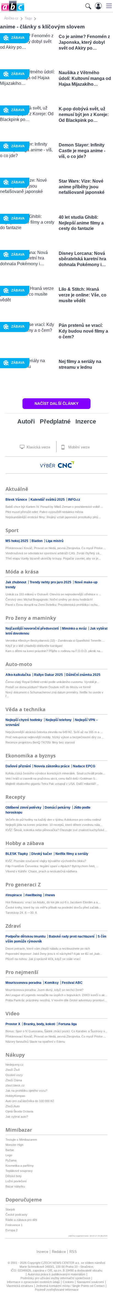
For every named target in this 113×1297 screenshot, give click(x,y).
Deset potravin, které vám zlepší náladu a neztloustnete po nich (47, 948)
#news (50, 895)
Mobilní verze (78, 447)
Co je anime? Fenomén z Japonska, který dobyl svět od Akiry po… (84, 42)
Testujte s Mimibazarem (21, 1139)
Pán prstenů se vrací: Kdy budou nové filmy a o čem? (83, 331)
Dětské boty (13, 1176)
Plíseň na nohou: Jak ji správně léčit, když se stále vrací (42, 959)
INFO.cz (74, 499)
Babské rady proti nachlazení (72, 936)
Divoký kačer (42, 854)
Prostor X (13, 1024)
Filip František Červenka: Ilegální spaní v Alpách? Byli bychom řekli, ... (51, 866)
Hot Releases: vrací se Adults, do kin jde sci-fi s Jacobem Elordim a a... (52, 902)
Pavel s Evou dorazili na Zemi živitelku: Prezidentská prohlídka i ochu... (52, 604)
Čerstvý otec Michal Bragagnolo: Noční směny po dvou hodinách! (49, 599)
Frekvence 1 (13, 1225)
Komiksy (52, 983)
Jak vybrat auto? (16, 1116)
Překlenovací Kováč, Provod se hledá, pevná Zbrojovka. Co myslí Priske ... (55, 548)
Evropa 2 (11, 1230)
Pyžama (10, 1160)
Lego (8, 1155)
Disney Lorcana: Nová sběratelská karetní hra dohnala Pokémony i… (82, 259)
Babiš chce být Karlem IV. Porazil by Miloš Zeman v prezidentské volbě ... (54, 506)
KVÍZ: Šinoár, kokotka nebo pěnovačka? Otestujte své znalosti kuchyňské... (56, 830)
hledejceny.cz (14, 1064)
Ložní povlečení (16, 1181)
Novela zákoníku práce (52, 766)
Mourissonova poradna (23, 983)
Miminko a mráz (74, 628)
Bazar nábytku (15, 1186)
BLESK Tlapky (17, 854)
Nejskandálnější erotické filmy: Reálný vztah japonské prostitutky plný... (53, 517)
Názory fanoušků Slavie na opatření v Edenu (35, 1041)
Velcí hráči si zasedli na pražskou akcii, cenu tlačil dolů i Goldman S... (51, 778)
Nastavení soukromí (90, 1282)
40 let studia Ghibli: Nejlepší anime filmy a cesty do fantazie (81, 223)
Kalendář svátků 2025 (48, 499)
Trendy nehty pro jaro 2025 (51, 582)
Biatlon (37, 541)
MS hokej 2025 (17, 541)
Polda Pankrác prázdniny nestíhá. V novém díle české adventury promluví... (56, 1000)
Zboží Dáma (13, 1080)
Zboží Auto (12, 1106)
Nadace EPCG (84, 766)
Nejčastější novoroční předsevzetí (32, 628)
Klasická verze (38, 447)
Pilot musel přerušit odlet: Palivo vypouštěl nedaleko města (44, 512)
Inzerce (85, 421)
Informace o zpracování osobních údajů (33, 1282)
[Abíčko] (12, 10)
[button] (108, 6)
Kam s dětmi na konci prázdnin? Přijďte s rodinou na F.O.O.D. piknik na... (54, 651)
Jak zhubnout (16, 582)
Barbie (9, 1150)
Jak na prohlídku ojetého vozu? (26, 1090)
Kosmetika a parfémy (19, 1165)
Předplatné (55, 421)
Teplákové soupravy (19, 1170)
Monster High (14, 1144)
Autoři (26, 421)
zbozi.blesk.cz (15, 1085)
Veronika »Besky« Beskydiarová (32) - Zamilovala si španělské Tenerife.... (54, 640)
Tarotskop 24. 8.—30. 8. (21, 912)
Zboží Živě (12, 1069)
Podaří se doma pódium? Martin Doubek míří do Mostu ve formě (48, 687)
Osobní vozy (14, 1075)
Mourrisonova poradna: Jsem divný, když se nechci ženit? (44, 990)
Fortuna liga (67, 1024)
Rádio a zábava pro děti (21, 1219)
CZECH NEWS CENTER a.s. (61, 1262)
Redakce (59, 1252)
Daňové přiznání (18, 766)
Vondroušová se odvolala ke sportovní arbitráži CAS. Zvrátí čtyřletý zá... (53, 553)
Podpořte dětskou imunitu (25, 936)
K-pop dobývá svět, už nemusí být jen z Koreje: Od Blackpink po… (84, 114)
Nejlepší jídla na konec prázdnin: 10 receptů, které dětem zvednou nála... (53, 824)
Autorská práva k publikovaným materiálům (56, 1274)
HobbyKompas (15, 1095)
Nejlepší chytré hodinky (24, 720)
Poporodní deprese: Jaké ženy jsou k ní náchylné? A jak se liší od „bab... (53, 953)
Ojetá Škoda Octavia (19, 1111)
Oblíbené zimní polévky (23, 807)
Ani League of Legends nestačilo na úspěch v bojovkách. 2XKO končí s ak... (56, 995)
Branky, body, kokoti (40, 1024)
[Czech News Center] (66, 464)
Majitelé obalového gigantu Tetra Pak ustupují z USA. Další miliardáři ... (52, 783)
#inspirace (14, 895)
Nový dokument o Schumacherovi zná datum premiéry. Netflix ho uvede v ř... (54, 694)
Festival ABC (72, 983)
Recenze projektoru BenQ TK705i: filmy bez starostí (40, 742)
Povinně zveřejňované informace (56, 1289)
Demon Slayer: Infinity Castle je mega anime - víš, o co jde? (82, 151)
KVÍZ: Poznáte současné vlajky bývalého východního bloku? (45, 861)
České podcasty (16, 1214)
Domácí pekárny (58, 807)
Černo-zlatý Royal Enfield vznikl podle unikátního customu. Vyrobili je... (52, 682)
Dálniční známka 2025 (83, 675)
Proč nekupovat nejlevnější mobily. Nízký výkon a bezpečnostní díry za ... (54, 737)
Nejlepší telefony (59, 720)
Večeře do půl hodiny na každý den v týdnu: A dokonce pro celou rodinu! (53, 819)
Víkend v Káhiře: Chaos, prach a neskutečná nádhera (41, 871)
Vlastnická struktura (19, 1285)
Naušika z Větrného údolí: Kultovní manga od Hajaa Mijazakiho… (85, 78)
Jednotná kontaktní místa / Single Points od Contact (70, 1285)
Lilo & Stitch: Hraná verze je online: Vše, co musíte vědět (82, 295)
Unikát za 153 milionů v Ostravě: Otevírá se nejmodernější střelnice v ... (53, 594)
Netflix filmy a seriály (71, 854)
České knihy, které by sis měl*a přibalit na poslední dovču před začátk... (53, 907)
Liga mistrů (54, 541)
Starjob (10, 1209)
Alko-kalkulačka (18, 675)
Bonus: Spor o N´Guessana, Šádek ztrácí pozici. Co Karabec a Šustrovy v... (56, 1031)
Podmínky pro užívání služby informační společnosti (55, 1278)
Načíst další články (56, 403)
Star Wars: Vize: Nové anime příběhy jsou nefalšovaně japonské (81, 187)
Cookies (68, 1282)
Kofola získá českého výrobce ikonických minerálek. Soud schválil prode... (55, 773)
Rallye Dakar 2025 (49, 675)
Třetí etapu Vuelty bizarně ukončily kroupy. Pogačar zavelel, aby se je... (53, 558)
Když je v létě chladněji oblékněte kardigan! (34, 645)
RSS (73, 1252)
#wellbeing (34, 895)
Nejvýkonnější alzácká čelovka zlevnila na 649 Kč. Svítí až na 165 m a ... (54, 732)
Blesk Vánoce (16, 499)
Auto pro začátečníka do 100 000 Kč (29, 1101)
